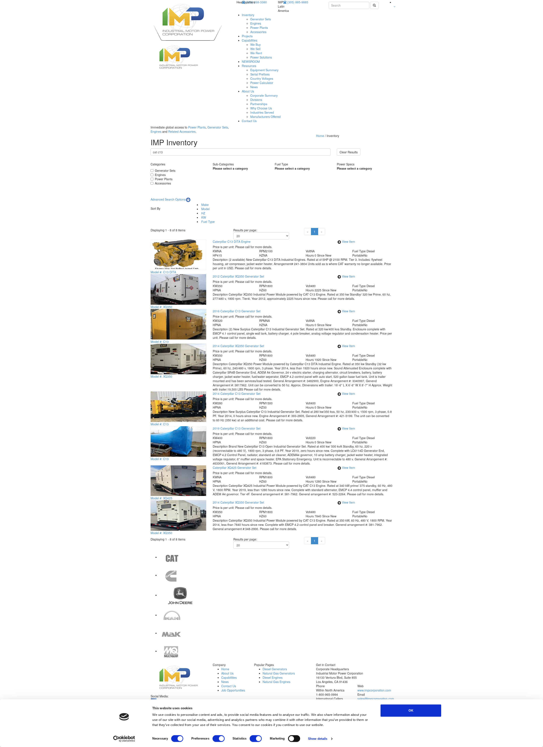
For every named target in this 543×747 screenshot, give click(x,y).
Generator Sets (260, 19)
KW (203, 217)
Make (204, 204)
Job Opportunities (233, 690)
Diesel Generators (275, 669)
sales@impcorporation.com (375, 699)
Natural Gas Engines (276, 682)
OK (411, 710)
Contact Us (249, 121)
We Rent (256, 53)
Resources (249, 66)
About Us (248, 91)
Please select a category (230, 168)
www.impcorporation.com (374, 690)
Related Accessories (182, 131)
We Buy (255, 44)
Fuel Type (207, 221)
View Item (348, 241)
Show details (317, 738)
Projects (247, 36)
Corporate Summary (264, 95)
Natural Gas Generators (279, 673)
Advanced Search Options (168, 199)
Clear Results (349, 152)
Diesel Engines (273, 677)
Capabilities (249, 40)
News (254, 87)
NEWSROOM (251, 61)
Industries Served (262, 112)
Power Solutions (261, 57)
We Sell (255, 49)
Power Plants (259, 27)
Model (205, 209)
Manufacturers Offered (265, 116)
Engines (255, 23)
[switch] (219, 738)
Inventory (248, 15)
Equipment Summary (264, 70)
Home (320, 136)
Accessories (258, 32)
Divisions (256, 100)
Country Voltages (261, 78)
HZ (202, 213)
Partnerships (258, 104)
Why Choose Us (261, 108)
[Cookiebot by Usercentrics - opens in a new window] (124, 739)
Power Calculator (261, 83)
